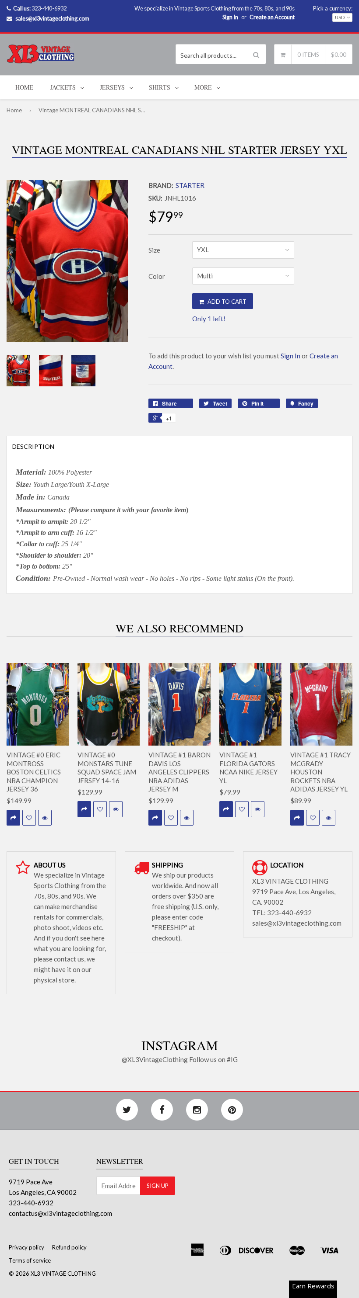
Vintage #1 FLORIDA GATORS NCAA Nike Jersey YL (248, 767)
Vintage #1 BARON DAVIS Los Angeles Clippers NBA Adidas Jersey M (179, 772)
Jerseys (112, 87)
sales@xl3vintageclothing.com (52, 18)
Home (24, 87)
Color (156, 276)
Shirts (159, 87)
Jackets (63, 87)
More (203, 87)
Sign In (230, 17)
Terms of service (30, 1260)
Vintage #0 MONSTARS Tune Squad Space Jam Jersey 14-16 (106, 767)
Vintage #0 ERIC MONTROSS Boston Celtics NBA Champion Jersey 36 (34, 772)
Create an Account (272, 17)
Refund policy (69, 1247)
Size (154, 250)
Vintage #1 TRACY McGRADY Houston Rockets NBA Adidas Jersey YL (320, 772)
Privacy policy (26, 1247)
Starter (190, 185)
